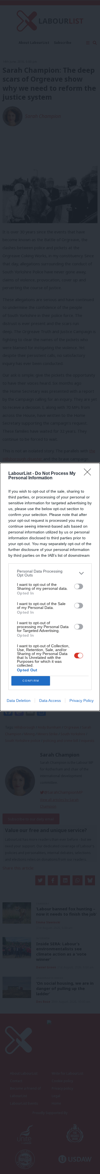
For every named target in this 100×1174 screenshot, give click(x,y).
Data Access (50, 700)
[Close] (89, 473)
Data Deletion (19, 700)
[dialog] (50, 587)
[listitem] (50, 573)
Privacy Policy (81, 700)
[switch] (78, 586)
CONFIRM (30, 680)
